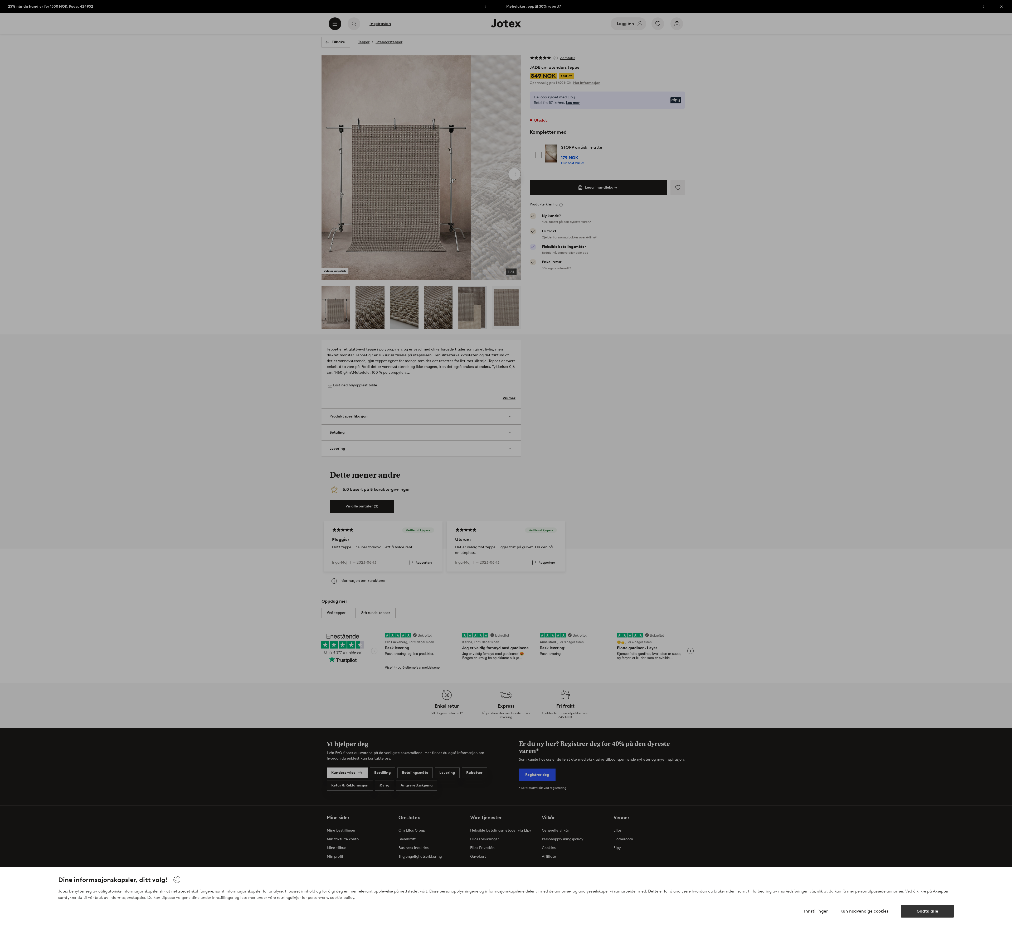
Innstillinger (816, 911)
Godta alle (927, 911)
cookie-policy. (342, 897)
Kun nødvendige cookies (864, 911)
